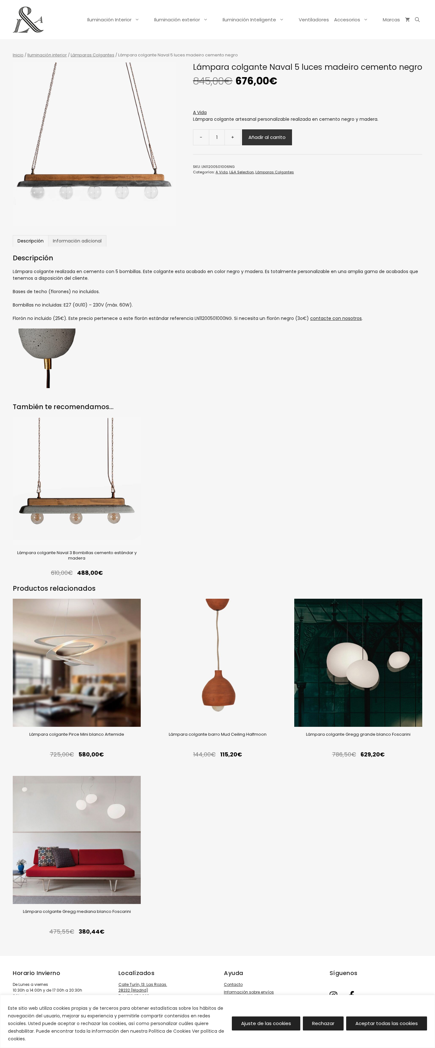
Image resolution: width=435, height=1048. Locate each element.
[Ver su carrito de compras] (407, 19)
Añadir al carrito (267, 137)
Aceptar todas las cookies (386, 1023)
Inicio (18, 55)
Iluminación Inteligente (249, 19)
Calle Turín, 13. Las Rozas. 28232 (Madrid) (142, 987)
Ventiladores (314, 19)
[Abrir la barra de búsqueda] (417, 19)
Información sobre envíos (249, 992)
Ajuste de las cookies (266, 1023)
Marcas (391, 19)
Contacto (233, 984)
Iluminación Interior (109, 19)
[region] (217, 1021)
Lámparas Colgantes (92, 55)
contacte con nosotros (336, 318)
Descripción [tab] (31, 241)
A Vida (200, 112)
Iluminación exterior (177, 19)
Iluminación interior (47, 55)
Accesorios (347, 19)
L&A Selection (241, 172)
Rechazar (323, 1023)
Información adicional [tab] (77, 241)
